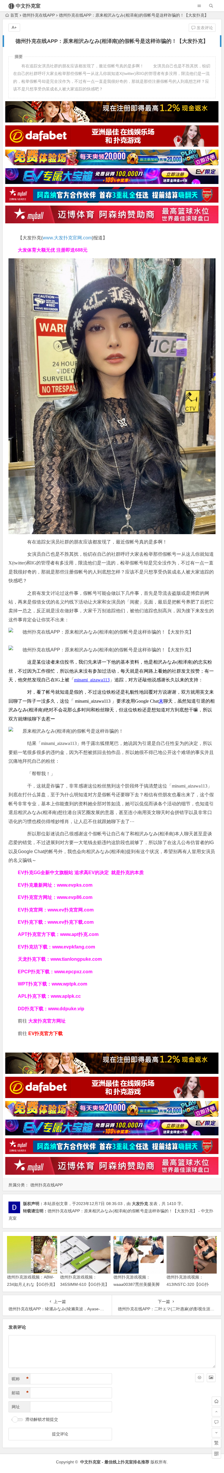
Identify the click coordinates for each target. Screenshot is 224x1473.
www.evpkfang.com (73, 946)
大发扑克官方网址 (47, 1020)
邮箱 (20, 1393)
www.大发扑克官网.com (67, 237)
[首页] (216, 1401)
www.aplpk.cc (66, 996)
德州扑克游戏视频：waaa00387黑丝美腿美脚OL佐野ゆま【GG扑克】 (136, 1284)
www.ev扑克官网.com (71, 909)
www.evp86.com (74, 897)
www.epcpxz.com (73, 971)
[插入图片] (211, 1377)
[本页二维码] (216, 1453)
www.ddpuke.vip (66, 1008)
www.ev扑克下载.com (71, 922)
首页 (14, 15)
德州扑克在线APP (38, 15)
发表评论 (204, 27)
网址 (16, 1406)
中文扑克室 (28, 6)
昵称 (20, 1379)
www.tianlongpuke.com (76, 959)
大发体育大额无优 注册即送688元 (53, 250)
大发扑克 (140, 1203)
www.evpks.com (74, 885)
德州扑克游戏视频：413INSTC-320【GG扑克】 (188, 1284)
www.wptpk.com (69, 983)
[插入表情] (199, 1377)
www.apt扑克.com (80, 934)
